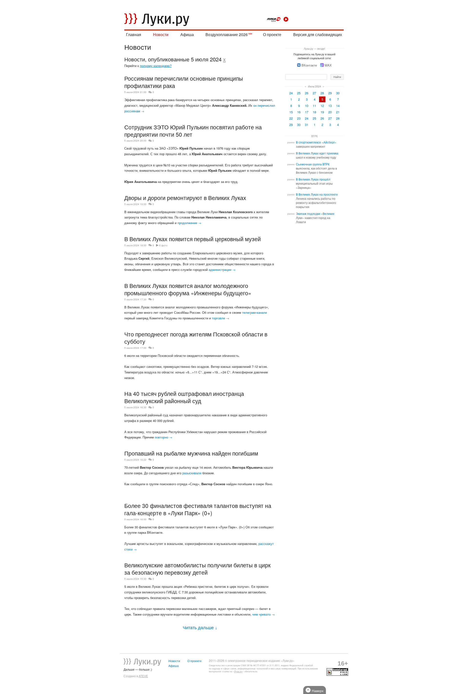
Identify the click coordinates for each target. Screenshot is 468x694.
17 (306, 112)
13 (330, 105)
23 (299, 118)
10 (306, 105)
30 (338, 93)
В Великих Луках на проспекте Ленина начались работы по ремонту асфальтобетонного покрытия (317, 200)
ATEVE (143, 676)
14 (338, 105)
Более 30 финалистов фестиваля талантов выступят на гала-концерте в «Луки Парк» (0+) (197, 509)
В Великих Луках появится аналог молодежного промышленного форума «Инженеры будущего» (187, 289)
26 (306, 93)
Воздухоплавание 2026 (226, 34)
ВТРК (314, 136)
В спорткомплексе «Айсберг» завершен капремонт (316, 144)
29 (330, 93)
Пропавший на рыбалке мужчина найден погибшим (191, 453)
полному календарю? (156, 65)
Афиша (187, 34)
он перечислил (264, 105)
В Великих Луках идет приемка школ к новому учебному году (317, 155)
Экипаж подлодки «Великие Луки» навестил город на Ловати (315, 218)
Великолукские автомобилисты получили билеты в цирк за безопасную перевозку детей (197, 568)
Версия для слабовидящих (317, 34)
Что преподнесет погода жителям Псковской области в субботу (195, 337)
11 (314, 105)
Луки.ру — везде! (314, 48)
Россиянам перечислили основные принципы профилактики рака (183, 81)
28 (322, 93)
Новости (160, 34)
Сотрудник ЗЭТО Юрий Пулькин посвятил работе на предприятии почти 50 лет (193, 130)
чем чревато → (263, 614)
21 (338, 112)
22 (291, 118)
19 (322, 112)
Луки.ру (238, 671)
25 (299, 93)
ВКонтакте (309, 65)
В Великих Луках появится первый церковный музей (192, 239)
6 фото (163, 245)
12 (322, 105)
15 (291, 112)
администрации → (222, 269)
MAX (328, 65)
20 (330, 112)
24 (291, 93)
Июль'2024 (314, 86)
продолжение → (189, 222)
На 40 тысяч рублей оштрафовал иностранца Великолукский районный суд (184, 397)
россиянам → (134, 111)
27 (314, 93)
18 (314, 112)
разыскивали (191, 473)
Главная (133, 34)
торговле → (220, 318)
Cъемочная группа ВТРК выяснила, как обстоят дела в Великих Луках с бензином (316, 168)
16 (299, 112)
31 (306, 124)
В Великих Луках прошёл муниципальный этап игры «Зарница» (314, 183)
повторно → (163, 437)
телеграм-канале (254, 312)
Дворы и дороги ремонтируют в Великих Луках (185, 197)
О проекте (272, 34)
